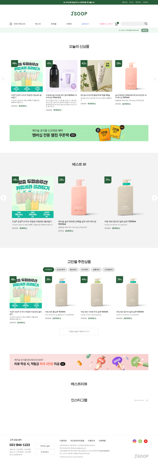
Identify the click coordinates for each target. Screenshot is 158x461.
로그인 (131, 2)
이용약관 (63, 440)
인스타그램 (79, 400)
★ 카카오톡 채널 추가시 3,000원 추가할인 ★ (78, 2)
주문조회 (138, 2)
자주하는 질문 (45, 446)
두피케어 (48, 269)
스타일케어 (109, 269)
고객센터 (145, 2)
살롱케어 (96, 269)
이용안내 (91, 440)
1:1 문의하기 (45, 452)
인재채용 (102, 440)
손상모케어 (61, 269)
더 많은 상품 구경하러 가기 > (79, 331)
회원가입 (124, 2)
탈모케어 (73, 269)
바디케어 (85, 269)
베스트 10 (79, 164)
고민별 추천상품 (79, 262)
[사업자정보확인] (104, 451)
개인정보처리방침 (77, 440)
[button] (155, 79)
